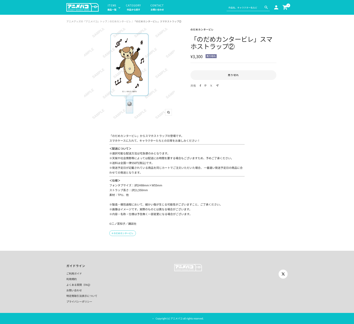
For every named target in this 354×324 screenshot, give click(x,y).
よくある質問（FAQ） (79, 285)
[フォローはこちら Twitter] (283, 274)
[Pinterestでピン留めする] (205, 85)
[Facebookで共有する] (200, 85)
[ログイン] (276, 7)
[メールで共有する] (217, 85)
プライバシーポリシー (79, 301)
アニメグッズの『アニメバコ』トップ (86, 21)
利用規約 (71, 279)
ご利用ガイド (74, 273)
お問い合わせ (74, 290)
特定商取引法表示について (81, 296)
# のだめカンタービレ (122, 233)
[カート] (285, 7)
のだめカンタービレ (120, 21)
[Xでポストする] (211, 85)
